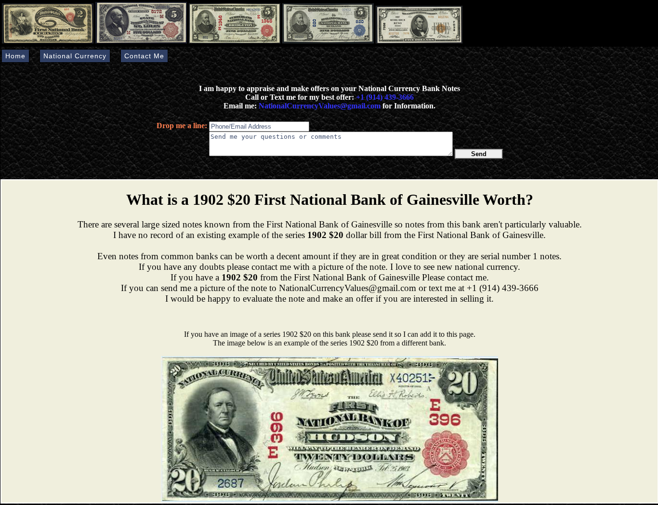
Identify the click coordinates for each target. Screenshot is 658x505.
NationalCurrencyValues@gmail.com (319, 106)
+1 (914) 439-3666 (385, 97)
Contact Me (144, 56)
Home (15, 56)
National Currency (74, 56)
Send (479, 154)
